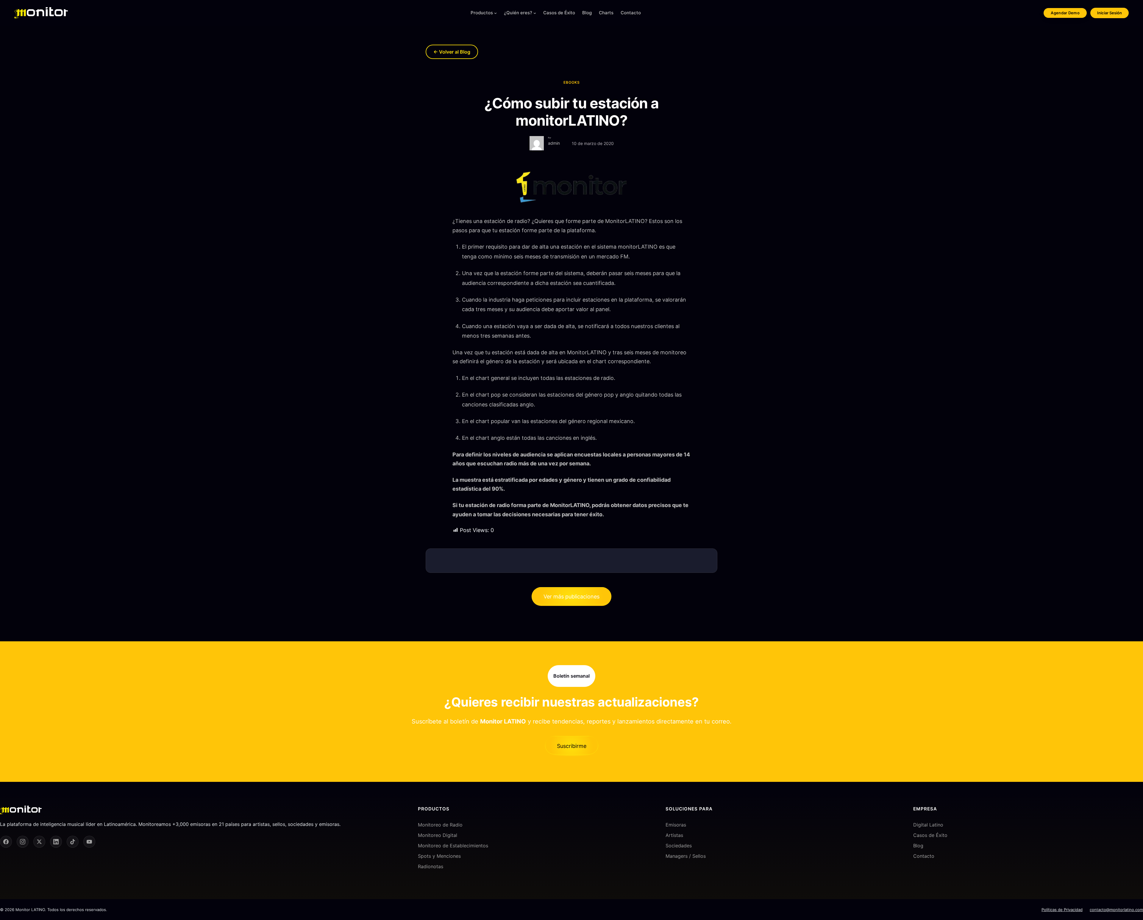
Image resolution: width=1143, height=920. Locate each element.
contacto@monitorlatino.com (1116, 909)
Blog (918, 846)
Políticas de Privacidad (1062, 909)
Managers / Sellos (686, 856)
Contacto (923, 856)
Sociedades (679, 846)
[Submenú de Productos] (495, 13)
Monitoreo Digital (437, 835)
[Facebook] (6, 842)
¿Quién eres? (518, 12)
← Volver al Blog (451, 52)
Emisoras (676, 825)
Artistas (674, 835)
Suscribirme (571, 746)
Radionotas (430, 866)
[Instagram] (23, 842)
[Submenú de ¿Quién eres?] (534, 13)
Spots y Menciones (439, 856)
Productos (482, 12)
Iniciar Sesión (1109, 12)
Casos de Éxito (930, 835)
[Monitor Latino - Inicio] (41, 12)
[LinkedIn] (56, 842)
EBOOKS (571, 82)
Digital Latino (928, 825)
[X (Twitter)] (39, 842)
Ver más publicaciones (571, 596)
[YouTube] (89, 842)
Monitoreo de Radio (440, 825)
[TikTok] (73, 842)
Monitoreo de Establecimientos (453, 846)
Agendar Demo (1065, 12)
